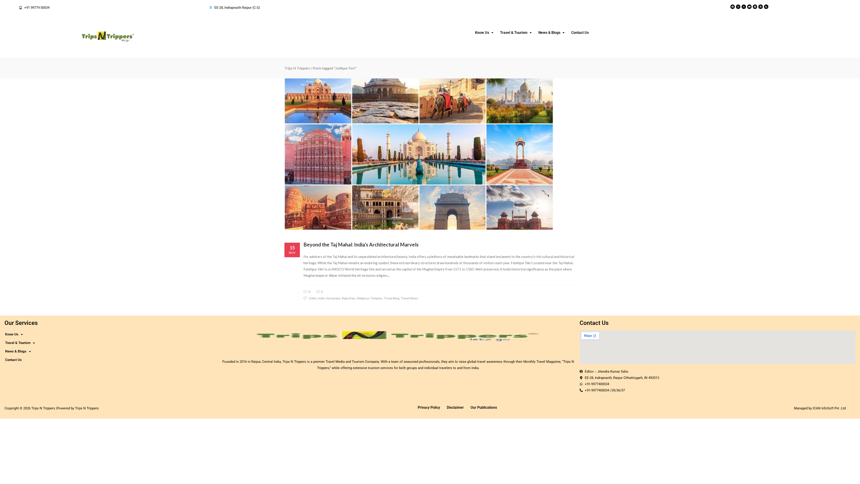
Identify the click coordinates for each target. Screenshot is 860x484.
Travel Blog (391, 298)
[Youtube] (749, 6)
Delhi (312, 298)
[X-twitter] (744, 6)
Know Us (482, 32)
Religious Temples (369, 298)
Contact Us (580, 32)
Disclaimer (455, 407)
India (321, 298)
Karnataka (333, 298)
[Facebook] (732, 6)
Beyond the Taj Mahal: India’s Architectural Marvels (361, 245)
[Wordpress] (760, 6)
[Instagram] (738, 6)
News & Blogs (549, 32)
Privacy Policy (429, 407)
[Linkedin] (755, 6)
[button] (484, 33)
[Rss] (766, 6)
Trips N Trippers (297, 68)
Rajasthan (348, 298)
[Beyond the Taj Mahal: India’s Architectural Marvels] (430, 154)
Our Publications (484, 407)
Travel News (409, 298)
